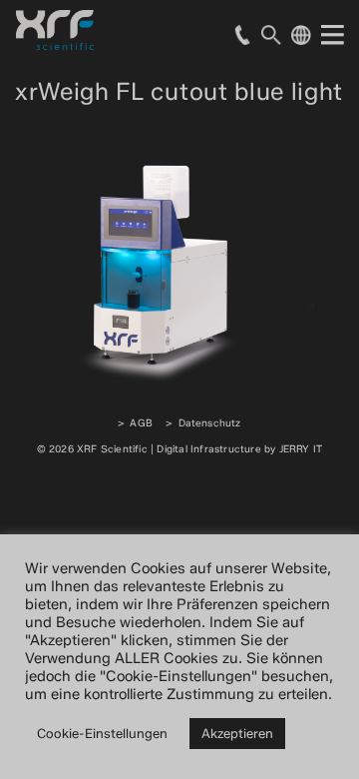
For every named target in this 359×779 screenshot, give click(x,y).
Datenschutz (209, 422)
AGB (141, 422)
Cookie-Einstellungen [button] (102, 733)
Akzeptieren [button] (237, 733)
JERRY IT (301, 448)
